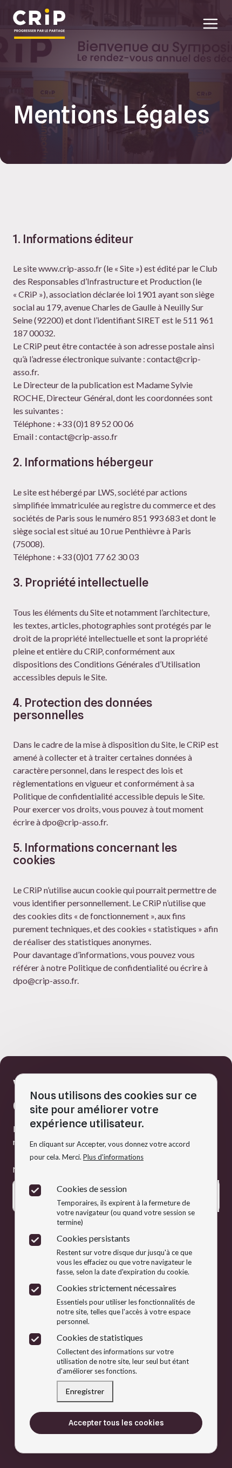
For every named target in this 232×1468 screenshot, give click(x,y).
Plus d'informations (113, 1157)
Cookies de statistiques (100, 1337)
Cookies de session (92, 1188)
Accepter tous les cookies (116, 1422)
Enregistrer (85, 1391)
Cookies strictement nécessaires (116, 1288)
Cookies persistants (93, 1238)
